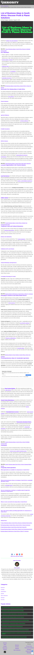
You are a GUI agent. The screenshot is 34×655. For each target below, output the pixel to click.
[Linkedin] (19, 554)
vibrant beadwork (21, 239)
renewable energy (9, 485)
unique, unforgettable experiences (25, 180)
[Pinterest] (17, 554)
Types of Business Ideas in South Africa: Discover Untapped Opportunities (16, 522)
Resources (5, 647)
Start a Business (4, 595)
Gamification (3, 591)
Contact (5, 646)
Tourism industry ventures (7, 59)
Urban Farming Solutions (10, 388)
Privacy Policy (29, 646)
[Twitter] (14, 554)
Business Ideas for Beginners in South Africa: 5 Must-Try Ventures (19, 293)
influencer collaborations (10, 338)
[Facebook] (12, 554)
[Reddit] (22, 554)
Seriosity (5, 642)
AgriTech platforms (24, 120)
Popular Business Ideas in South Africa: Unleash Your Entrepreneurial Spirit (16, 529)
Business (11, 20)
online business (11, 302)
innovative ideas (20, 348)
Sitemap (5, 649)
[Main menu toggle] (32, 2)
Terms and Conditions (29, 647)
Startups (2, 597)
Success (2, 599)
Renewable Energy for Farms (12, 411)
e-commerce (13, 71)
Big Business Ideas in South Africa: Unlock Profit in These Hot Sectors (15, 525)
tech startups (11, 96)
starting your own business (12, 40)
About (5, 644)
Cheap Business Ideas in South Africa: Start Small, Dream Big (18, 163)
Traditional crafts (5, 66)
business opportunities (9, 230)
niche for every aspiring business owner (18, 451)
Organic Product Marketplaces (7, 400)
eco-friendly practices (24, 323)
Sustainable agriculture (6, 77)
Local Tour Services (5, 175)
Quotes (2, 593)
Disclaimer (29, 649)
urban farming (8, 390)
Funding (2, 589)
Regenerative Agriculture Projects (24, 421)
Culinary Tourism (4, 197)
